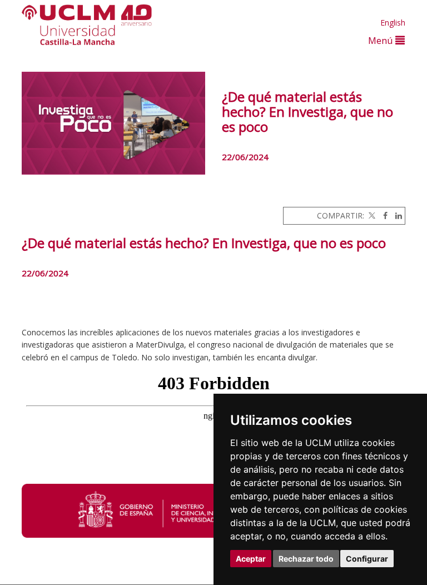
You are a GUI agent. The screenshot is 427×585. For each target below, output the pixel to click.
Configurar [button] (367, 558)
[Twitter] (370, 215)
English (392, 22)
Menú (381, 40)
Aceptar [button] (251, 558)
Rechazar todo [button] (306, 558)
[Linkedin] (396, 215)
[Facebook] (383, 215)
